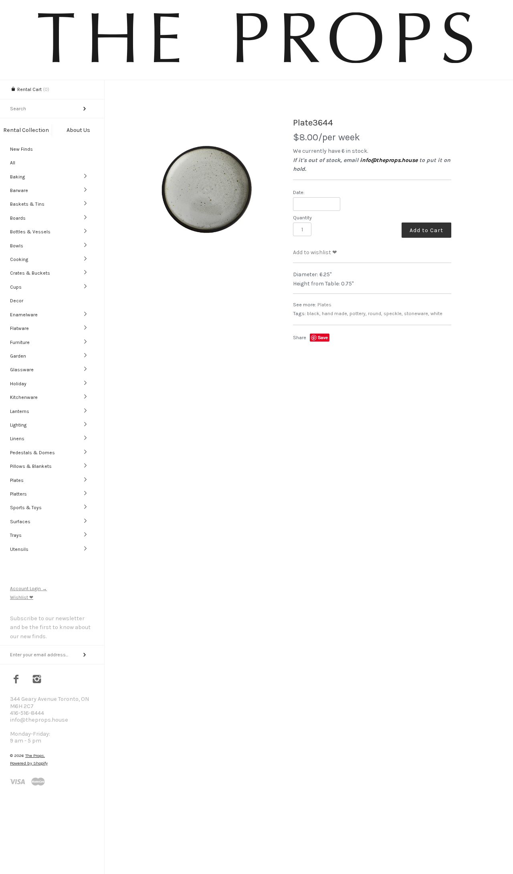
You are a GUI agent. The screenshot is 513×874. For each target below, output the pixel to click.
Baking (17, 177)
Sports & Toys (26, 507)
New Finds (21, 149)
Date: (299, 192)
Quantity (302, 217)
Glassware (22, 369)
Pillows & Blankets (31, 466)
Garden (18, 356)
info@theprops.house (389, 160)
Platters (18, 494)
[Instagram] (37, 680)
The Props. (35, 755)
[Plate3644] (206, 189)
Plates (17, 480)
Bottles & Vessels (30, 232)
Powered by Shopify (29, 763)
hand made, (335, 313)
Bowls (16, 246)
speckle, (393, 313)
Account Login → (28, 588)
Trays (16, 535)
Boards (18, 218)
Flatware (19, 328)
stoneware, (416, 313)
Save (323, 337)
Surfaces (20, 521)
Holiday (18, 383)
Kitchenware (24, 397)
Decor (16, 300)
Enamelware (24, 315)
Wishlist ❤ (21, 597)
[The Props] (256, 64)
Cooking (19, 259)
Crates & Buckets (30, 273)
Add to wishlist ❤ (315, 252)
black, (314, 313)
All (12, 163)
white (436, 313)
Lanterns (19, 411)
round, (375, 313)
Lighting (18, 425)
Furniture (20, 342)
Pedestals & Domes (32, 452)
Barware (19, 190)
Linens (17, 438)
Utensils (19, 549)
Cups (16, 287)
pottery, (358, 313)
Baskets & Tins (27, 204)
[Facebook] (16, 680)
